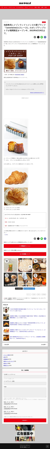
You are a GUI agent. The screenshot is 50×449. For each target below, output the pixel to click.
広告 (46, 7)
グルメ (26, 7)
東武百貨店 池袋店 (19, 74)
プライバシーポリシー (25, 445)
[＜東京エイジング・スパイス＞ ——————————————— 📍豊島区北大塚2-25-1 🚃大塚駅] (39, 265)
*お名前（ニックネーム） (10, 374)
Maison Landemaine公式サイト (37, 92)
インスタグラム (19, 7)
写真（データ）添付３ (9, 411)
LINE (42, 7)
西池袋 (44, 294)
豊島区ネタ (6, 365)
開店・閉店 (37, 7)
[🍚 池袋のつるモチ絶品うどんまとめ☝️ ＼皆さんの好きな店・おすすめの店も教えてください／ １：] (25, 265)
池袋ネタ (5, 363)
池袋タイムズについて (8, 361)
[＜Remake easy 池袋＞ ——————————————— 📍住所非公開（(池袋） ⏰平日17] (39, 279)
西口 (39, 294)
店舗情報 (44, 22)
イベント (31, 7)
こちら (6, 234)
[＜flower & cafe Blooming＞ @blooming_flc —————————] (11, 279)
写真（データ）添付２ (9, 406)
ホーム (5, 7)
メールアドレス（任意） (9, 381)
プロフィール (12, 7)
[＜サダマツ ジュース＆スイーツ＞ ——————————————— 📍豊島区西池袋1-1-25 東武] (11, 265)
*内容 (5, 386)
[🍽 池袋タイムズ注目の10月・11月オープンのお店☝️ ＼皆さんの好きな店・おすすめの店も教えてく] (25, 279)
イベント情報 (6, 355)
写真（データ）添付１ (9, 402)
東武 (34, 294)
